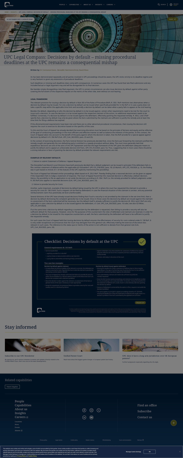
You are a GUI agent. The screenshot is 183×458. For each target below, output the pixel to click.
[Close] (180, 452)
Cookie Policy (32, 456)
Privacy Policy (21, 456)
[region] (91, 452)
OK (150, 452)
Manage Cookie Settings (133, 452)
